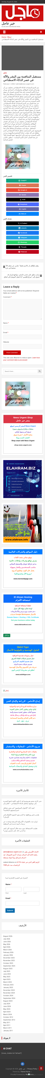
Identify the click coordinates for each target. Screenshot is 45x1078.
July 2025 (6, 971)
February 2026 (8, 952)
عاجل (5, 73)
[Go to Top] (41, 1068)
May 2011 (6, 1023)
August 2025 (7, 969)
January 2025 (8, 987)
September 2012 (9, 1020)
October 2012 (8, 1017)
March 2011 (7, 1028)
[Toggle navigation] (4, 31)
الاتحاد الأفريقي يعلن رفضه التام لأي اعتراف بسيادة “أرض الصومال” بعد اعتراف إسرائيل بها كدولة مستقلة (20, 855)
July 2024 (6, 1004)
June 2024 (7, 1006)
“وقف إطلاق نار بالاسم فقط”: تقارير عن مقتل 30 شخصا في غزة (21, 267)
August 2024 (7, 1001)
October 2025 (8, 963)
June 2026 (7, 942)
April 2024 (6, 1012)
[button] (35, 1075)
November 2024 (9, 993)
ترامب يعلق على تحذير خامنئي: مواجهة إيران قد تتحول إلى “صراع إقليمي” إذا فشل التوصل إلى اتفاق (22, 276)
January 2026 (8, 955)
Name (6, 323)
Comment (7, 297)
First (7, 893)
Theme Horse (25, 1072)
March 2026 (7, 950)
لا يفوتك (6, 1038)
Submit (10, 910)
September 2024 (9, 998)
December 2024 (9, 990)
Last (25, 893)
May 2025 (6, 977)
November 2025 (9, 960)
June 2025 (7, 974)
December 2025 (9, 958)
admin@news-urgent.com (25, 84)
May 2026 (6, 944)
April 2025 (6, 979)
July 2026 (6, 939)
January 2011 (8, 1031)
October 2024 (8, 996)
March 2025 (7, 982)
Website (6, 342)
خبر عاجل (8, 23)
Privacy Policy (32, 1069)
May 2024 (6, 1009)
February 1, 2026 (9, 84)
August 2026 (7, 936)
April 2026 (6, 947)
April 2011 (6, 1025)
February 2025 (8, 985)
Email (5, 333)
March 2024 (7, 1014)
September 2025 (9, 966)
